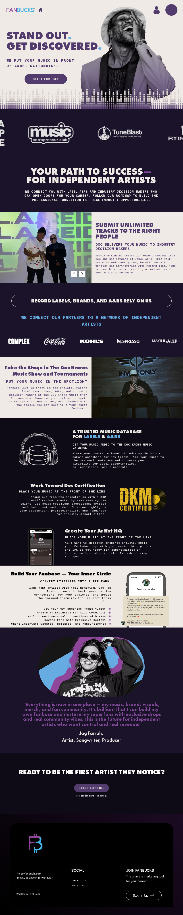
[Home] (40, 10)
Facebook (78, 880)
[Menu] (171, 10)
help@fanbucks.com (29, 873)
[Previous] (74, 274)
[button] (156, 10)
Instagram (78, 885)
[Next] (82, 274)
